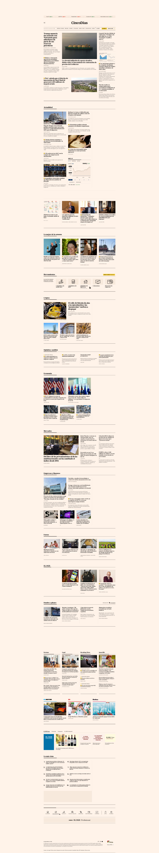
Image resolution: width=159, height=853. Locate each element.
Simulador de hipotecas (84, 286)
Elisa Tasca (70, 311)
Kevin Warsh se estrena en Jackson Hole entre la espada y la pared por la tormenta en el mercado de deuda (88, 438)
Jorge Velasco (64, 680)
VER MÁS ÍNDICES (78, 182)
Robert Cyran (82, 681)
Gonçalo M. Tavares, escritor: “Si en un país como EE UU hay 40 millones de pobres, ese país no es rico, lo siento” (107, 586)
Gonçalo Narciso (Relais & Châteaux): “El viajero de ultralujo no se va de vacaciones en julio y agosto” (107, 36)
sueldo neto (64, 813)
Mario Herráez (46, 721)
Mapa (78, 850)
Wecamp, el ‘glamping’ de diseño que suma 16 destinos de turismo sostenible (88, 551)
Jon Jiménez (46, 500)
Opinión (93, 28)
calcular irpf (47, 813)
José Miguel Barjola (65, 686)
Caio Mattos (82, 458)
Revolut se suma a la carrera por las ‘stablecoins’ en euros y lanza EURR (67, 336)
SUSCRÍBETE (104, 28)
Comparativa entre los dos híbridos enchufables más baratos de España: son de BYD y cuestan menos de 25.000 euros (55, 718)
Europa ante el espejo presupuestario (85, 355)
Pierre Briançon (71, 128)
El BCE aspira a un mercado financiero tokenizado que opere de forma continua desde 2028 (51, 337)
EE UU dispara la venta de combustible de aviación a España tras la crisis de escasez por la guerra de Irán (55, 398)
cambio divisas (80, 813)
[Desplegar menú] (44, 22)
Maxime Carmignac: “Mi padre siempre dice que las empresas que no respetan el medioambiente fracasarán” (70, 609)
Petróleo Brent (74, 16)
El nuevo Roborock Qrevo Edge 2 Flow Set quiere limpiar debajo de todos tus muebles (106, 678)
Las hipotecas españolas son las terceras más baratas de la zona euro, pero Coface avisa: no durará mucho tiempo (88, 259)
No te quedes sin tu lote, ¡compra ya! (109, 744)
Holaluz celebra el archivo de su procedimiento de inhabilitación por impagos (107, 217)
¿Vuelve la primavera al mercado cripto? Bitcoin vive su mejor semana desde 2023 (83, 337)
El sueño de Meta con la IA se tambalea (87, 679)
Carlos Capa (64, 673)
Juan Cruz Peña (46, 402)
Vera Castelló (46, 555)
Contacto (45, 850)
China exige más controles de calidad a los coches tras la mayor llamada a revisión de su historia (80, 768)
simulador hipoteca (56, 813)
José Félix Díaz (70, 718)
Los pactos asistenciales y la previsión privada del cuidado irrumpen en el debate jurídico (70, 670)
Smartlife (102, 652)
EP (60, 525)
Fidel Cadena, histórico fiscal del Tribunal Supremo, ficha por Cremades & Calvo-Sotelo (69, 684)
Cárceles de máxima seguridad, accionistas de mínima (88, 686)
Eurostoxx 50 (88, 16)
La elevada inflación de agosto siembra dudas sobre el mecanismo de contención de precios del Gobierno (79, 62)
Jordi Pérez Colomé (65, 263)
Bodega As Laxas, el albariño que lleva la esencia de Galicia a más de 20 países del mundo (79, 114)
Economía (71, 28)
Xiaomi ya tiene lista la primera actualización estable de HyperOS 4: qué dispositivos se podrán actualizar (80, 780)
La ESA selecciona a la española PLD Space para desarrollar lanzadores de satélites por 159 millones (83, 521)
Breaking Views (85, 652)
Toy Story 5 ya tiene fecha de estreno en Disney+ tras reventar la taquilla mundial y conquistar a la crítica (106, 671)
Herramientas (49, 274)
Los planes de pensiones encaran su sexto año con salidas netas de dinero (51, 619)
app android (111, 813)
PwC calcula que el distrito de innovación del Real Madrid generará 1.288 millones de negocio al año (56, 81)
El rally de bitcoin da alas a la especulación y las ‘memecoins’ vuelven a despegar (79, 306)
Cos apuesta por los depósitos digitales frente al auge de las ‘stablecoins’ (70, 217)
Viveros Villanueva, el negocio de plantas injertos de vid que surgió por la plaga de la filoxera (106, 551)
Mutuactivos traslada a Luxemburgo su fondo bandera (105, 609)
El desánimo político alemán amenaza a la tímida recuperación (78, 125)
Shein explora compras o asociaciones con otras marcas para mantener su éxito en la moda (50, 521)
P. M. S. (45, 220)
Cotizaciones (75, 28)
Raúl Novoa (82, 593)
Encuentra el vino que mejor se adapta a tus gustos (85, 744)
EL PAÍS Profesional (68, 731)
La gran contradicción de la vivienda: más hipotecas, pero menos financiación (106, 356)
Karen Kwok (82, 673)
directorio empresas (88, 813)
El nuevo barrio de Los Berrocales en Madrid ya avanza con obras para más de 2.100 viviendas (106, 259)
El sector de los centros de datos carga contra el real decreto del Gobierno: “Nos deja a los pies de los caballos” (55, 497)
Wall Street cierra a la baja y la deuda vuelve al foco (51, 216)
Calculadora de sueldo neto (60, 286)
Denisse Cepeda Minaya (103, 556)
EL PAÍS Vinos (47, 731)
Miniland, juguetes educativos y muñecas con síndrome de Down (51, 551)
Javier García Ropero (72, 503)
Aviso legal (48, 850)
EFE (99, 458)
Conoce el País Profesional (79, 820)
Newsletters (82, 850)
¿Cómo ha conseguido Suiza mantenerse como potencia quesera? (77, 151)
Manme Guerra (101, 41)
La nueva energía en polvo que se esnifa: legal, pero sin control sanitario (70, 585)
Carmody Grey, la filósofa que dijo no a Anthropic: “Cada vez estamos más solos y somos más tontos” (70, 259)
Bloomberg (46, 525)
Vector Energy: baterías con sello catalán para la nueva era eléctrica (70, 551)
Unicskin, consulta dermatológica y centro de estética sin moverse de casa (79, 479)
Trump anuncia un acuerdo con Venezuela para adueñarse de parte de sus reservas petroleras (51, 40)
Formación (54, 731)
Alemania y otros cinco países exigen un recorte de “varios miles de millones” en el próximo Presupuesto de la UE (79, 398)
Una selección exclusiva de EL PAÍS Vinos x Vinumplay (65, 749)
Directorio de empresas (108, 286)
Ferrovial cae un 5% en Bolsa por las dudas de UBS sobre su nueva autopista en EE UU (88, 455)
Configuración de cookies (60, 850)
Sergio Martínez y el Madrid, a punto (78, 716)
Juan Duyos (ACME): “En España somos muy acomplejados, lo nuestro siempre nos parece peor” (50, 671)
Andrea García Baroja (48, 690)
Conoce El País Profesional (109, 275)
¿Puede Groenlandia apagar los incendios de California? (103, 717)
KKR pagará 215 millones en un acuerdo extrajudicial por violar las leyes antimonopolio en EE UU (67, 521)
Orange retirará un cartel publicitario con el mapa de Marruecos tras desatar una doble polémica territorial (79, 486)
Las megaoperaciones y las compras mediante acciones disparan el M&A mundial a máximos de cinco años (107, 66)
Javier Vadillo (46, 158)
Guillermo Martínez (65, 589)
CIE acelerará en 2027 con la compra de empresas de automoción (53, 155)
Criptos (47, 298)
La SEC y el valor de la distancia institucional (68, 355)
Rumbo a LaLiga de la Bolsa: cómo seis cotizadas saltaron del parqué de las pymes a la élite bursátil (52, 258)
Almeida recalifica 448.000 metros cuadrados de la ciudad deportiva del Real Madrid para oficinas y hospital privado (67, 417)
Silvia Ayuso (76, 402)
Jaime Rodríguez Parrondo (85, 555)
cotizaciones (97, 813)
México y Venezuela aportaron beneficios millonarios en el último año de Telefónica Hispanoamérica (51, 60)
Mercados (66, 28)
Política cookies (53, 850)
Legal (63, 652)
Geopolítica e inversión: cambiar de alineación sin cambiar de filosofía (54, 180)
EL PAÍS (97, 28)
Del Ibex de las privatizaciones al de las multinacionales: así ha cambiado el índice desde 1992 (60, 459)
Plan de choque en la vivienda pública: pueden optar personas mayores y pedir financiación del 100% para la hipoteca (54, 128)
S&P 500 (60, 16)
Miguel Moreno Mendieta (48, 623)
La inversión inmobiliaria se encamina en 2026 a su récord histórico (83, 416)
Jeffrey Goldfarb (83, 688)
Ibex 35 (48, 16)
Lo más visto (49, 756)
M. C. (47, 220)
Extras (46, 535)
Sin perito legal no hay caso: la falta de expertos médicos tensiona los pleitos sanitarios (70, 677)
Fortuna (46, 652)
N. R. (99, 442)
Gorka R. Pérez (46, 420)
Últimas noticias (88, 28)
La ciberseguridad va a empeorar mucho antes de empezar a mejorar (51, 358)
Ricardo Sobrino (47, 463)
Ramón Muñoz (46, 65)
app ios (105, 813)
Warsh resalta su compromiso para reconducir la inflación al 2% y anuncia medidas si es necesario (107, 87)
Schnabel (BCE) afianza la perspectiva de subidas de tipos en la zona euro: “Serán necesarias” (106, 438)
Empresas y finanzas (60, 28)
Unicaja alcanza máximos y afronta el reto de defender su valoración (53, 141)
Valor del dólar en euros (104, 16)
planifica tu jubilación (72, 813)
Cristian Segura (71, 402)
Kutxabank (112, 602)
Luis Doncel (101, 92)
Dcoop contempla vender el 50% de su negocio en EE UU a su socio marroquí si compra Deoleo (79, 500)
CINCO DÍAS (82, 362)
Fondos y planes (82, 28)
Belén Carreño (64, 66)
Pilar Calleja (70, 154)
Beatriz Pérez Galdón (47, 144)
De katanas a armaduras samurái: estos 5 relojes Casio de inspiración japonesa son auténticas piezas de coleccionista (55, 775)
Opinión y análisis (51, 350)
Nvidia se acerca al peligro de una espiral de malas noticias (88, 671)
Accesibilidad (74, 850)
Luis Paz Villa (64, 555)
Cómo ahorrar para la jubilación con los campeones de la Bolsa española (86, 609)
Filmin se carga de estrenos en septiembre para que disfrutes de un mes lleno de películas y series (107, 685)
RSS (79, 850)
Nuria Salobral (83, 443)
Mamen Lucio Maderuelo (72, 481)
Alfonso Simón (46, 86)
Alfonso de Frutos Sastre (103, 681)
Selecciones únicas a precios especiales (96, 744)
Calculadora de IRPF (72, 286)
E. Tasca (45, 340)
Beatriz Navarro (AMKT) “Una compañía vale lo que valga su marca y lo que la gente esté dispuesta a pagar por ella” (52, 679)
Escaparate (60, 731)
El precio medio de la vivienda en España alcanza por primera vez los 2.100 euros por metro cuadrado (50, 416)
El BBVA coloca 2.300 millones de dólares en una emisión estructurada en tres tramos (107, 454)
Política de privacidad (68, 850)
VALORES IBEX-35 (71, 182)
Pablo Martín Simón (102, 71)
